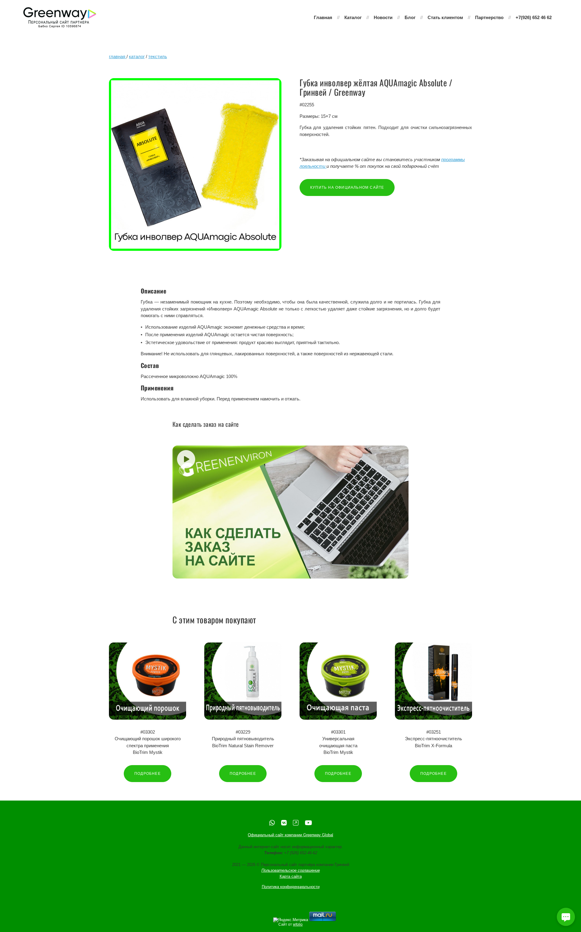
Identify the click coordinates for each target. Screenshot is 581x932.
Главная (323, 17)
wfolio (298, 924)
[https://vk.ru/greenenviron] (284, 822)
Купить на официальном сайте (347, 187)
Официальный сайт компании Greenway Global (290, 835)
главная (117, 56)
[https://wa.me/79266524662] (272, 822)
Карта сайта (291, 876)
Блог (410, 17)
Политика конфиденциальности (291, 887)
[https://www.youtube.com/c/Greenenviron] (308, 822)
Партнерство (489, 17)
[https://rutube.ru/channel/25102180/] (295, 822)
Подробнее (147, 773)
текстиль (157, 56)
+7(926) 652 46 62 (534, 17)
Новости (383, 17)
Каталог (353, 17)
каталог (137, 56)
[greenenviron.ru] (59, 17)
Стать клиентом (445, 17)
